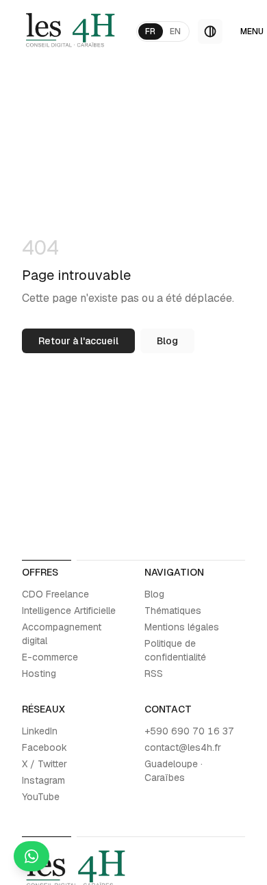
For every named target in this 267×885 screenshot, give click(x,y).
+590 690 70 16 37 (189, 731)
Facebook (44, 747)
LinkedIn (40, 731)
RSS (153, 673)
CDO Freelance (55, 594)
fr (150, 31)
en (175, 31)
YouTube (41, 797)
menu (252, 31)
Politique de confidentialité (175, 650)
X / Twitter (44, 764)
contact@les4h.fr (182, 747)
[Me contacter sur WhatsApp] (31, 856)
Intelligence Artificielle (69, 610)
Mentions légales (181, 627)
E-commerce (50, 657)
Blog (167, 341)
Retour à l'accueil (78, 341)
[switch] (210, 31)
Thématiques (172, 610)
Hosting (39, 673)
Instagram (43, 780)
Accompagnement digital (61, 634)
